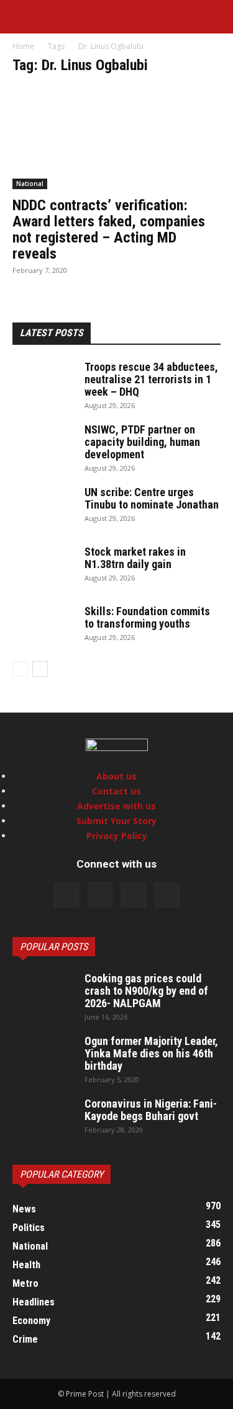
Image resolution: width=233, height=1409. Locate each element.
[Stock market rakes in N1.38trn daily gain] (43, 567)
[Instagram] (100, 894)
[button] (21, 16)
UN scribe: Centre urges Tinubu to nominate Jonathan (152, 498)
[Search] (215, 16)
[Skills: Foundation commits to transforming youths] (43, 627)
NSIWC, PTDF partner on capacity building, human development (142, 442)
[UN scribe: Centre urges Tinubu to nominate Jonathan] (43, 508)
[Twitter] (133, 894)
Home (23, 46)
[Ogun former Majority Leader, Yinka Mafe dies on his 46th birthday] (43, 1056)
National (29, 183)
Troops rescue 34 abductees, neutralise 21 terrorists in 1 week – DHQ (151, 379)
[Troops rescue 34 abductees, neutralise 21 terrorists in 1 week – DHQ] (43, 382)
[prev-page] (20, 669)
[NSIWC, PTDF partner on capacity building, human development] (43, 445)
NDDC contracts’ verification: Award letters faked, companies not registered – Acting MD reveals (108, 229)
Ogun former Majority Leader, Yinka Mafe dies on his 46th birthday (151, 1053)
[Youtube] (167, 894)
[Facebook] (66, 894)
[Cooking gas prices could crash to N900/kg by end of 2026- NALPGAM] (43, 994)
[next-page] (40, 669)
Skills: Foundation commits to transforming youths (147, 617)
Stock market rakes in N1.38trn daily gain (135, 558)
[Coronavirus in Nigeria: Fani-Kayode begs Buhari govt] (43, 1119)
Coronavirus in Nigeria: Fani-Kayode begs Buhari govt (151, 1109)
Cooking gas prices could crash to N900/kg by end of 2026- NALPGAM (146, 991)
